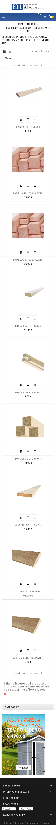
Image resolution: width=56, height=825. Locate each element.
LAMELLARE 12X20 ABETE (28, 260)
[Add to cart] (21, 119)
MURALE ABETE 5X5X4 (28, 392)
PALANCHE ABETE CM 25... (28, 525)
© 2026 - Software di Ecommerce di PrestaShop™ (28, 823)
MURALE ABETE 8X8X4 (28, 459)
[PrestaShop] (23, 744)
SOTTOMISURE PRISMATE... (28, 658)
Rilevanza (28, 58)
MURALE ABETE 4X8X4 (28, 326)
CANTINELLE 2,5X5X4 (28, 127)
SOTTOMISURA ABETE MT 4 (28, 591)
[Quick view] (35, 119)
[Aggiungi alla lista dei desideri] (28, 119)
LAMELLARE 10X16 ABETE (28, 193)
